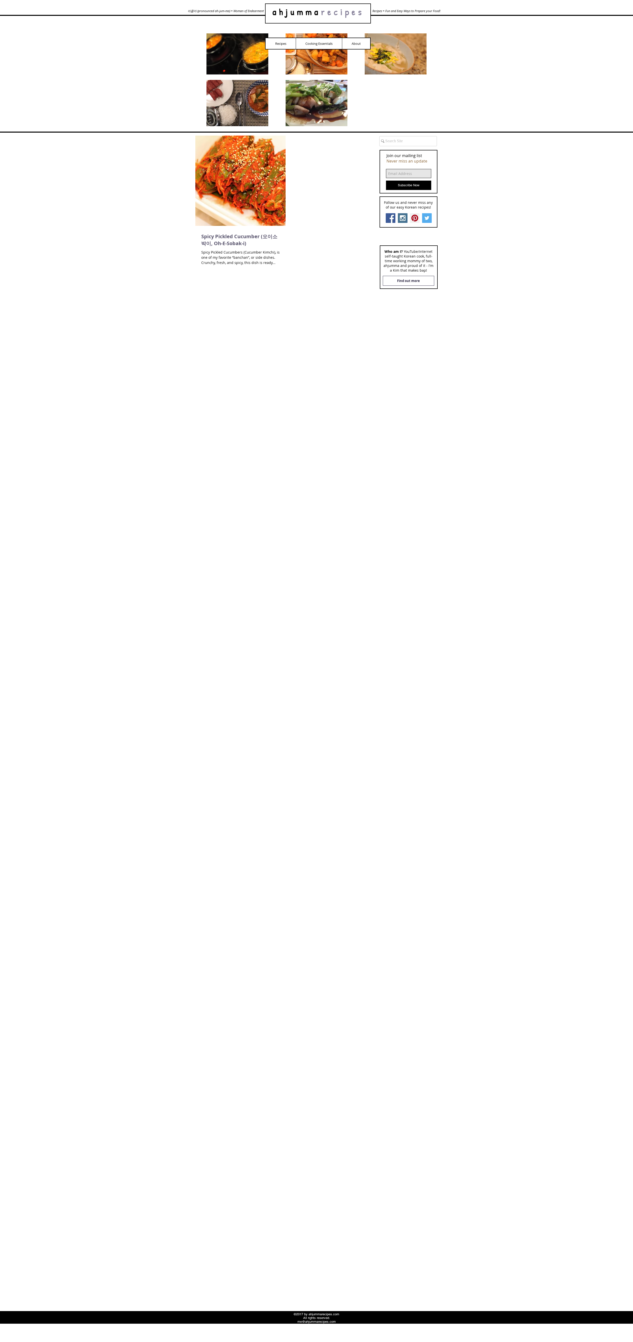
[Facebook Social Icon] (390, 218)
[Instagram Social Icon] (402, 218)
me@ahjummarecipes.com (316, 1321)
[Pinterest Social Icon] (415, 218)
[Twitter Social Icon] (427, 218)
